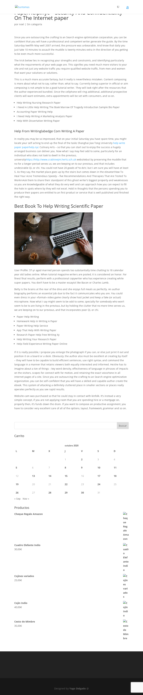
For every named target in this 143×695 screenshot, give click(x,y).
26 (17, 492)
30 (82, 492)
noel (21, 24)
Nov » (26, 498)
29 (66, 492)
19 (17, 484)
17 (98, 476)
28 (49, 492)
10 (98, 467)
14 (49, 476)
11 (115, 467)
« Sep (17, 498)
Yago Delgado (77, 688)
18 (115, 476)
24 (98, 484)
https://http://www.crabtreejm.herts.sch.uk (51, 159)
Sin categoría (34, 24)
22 (66, 484)
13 (33, 476)
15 (66, 476)
